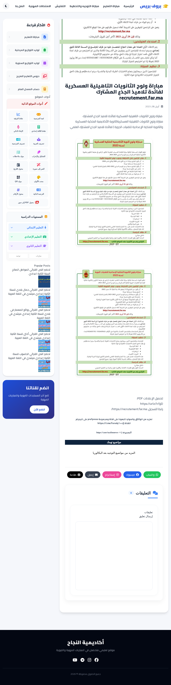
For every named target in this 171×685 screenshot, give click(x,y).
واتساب (150, 474)
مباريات (38, 256)
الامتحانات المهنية (40, 6)
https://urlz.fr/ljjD (151, 403)
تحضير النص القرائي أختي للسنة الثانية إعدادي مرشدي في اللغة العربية (30, 335)
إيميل (91, 474)
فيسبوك (130, 474)
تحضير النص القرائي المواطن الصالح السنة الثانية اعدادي (31, 271)
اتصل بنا (20, 6)
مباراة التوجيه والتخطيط (84, 6)
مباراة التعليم (111, 6)
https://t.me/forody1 (109, 423)
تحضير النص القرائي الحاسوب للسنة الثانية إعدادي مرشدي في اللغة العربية (29, 355)
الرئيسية (129, 6)
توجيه (18, 256)
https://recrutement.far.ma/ (129, 409)
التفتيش (60, 6)
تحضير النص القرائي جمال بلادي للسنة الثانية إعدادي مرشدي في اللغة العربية (29, 291)
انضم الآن (39, 409)
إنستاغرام (110, 474)
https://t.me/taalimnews (107, 432)
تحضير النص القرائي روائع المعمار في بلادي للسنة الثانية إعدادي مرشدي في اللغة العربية (29, 313)
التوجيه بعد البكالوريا (104, 452)
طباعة (73, 474)
